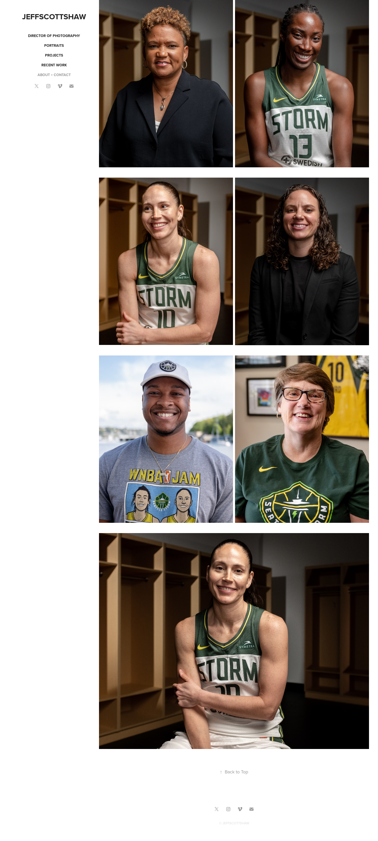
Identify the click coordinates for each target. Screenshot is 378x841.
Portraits (54, 45)
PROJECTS (54, 55)
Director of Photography (54, 35)
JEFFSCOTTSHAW (54, 16)
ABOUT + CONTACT (54, 74)
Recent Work (54, 65)
